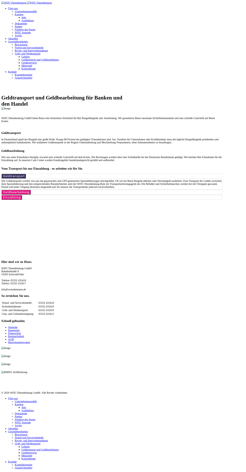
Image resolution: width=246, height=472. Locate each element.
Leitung (25, 56)
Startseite (13, 327)
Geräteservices (29, 62)
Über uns (13, 8)
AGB (11, 339)
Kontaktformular (23, 74)
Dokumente (21, 23)
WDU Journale (23, 32)
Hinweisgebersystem (19, 342)
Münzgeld (26, 65)
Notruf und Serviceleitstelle (29, 47)
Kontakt (12, 71)
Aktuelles (13, 38)
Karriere (19, 14)
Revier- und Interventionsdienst (31, 50)
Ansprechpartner (23, 77)
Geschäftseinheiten (18, 41)
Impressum (14, 330)
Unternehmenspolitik (26, 11)
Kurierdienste (28, 68)
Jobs (23, 17)
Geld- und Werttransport (27, 53)
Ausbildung (27, 20)
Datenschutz (14, 333)
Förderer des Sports (25, 29)
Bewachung (21, 44)
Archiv (18, 35)
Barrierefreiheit (16, 336)
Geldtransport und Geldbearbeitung (40, 59)
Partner (18, 26)
